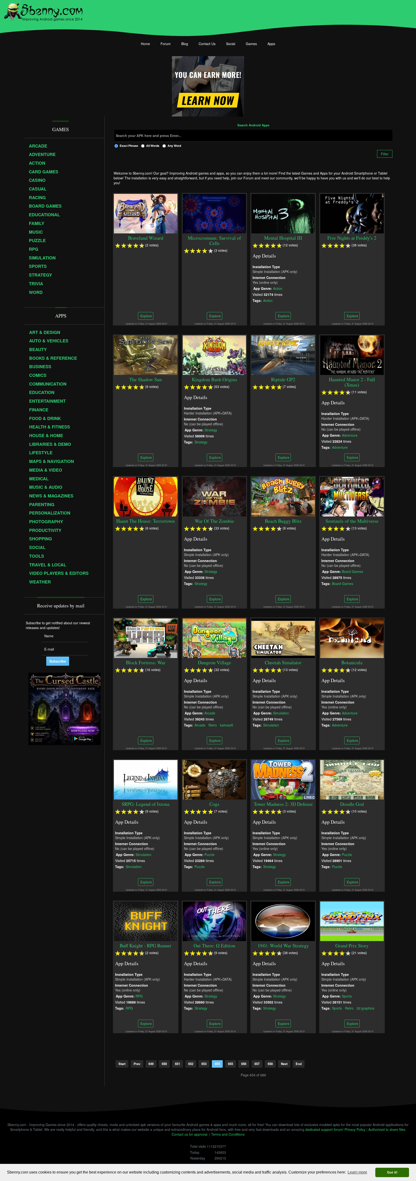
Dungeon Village (214, 662)
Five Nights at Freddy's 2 (352, 238)
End (299, 1063)
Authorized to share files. (387, 1129)
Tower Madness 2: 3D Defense (283, 804)
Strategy (210, 429)
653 (204, 1063)
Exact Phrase (129, 145)
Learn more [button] (357, 1172)
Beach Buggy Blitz (283, 521)
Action (278, 288)
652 (190, 1063)
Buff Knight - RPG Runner (145, 945)
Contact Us (207, 43)
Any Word (174, 145)
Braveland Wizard (145, 238)
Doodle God (352, 804)
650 (164, 1063)
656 (243, 1063)
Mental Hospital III (283, 238)
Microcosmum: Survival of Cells (214, 240)
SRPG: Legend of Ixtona (145, 804)
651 (177, 1063)
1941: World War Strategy (283, 945)
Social (230, 43)
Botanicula (352, 662)
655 (230, 1063)
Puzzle (209, 854)
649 (151, 1063)
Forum (166, 43)
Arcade (209, 712)
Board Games (352, 571)
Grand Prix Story (352, 945)
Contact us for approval (189, 1134)
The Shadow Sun (145, 379)
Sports (347, 995)
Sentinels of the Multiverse (351, 521)
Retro (212, 724)
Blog (184, 43)
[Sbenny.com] (43, 10)
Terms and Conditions (228, 1134)
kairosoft (226, 724)
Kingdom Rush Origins (214, 379)
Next (284, 1063)
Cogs (214, 804)
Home (145, 43)
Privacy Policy (354, 1129)
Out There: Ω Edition (214, 945)
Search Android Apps (253, 125)
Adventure (350, 435)
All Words (152, 145)
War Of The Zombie (214, 521)
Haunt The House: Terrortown (145, 521)
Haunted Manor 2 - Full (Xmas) (352, 382)
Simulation (281, 712)
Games (251, 43)
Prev (137, 1063)
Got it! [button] (392, 1172)
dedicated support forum (324, 1129)
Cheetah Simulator (283, 662)
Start (121, 1063)
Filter (385, 153)
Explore (145, 315)
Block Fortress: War (145, 662)
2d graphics (365, 1007)
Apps (271, 43)
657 (257, 1063)
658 (270, 1063)
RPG (139, 995)
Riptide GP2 (283, 379)
